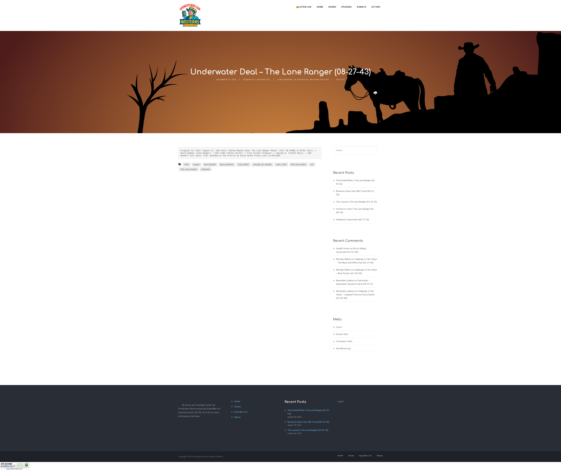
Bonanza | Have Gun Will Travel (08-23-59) (355, 193)
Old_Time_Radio (298, 164)
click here (195, 416)
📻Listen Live (303, 6)
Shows (332, 6)
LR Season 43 (301, 79)
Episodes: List (241, 412)
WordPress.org (343, 348)
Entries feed (342, 334)
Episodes (346, 6)
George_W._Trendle (262, 164)
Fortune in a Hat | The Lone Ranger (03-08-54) (355, 210)
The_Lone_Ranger (189, 169)
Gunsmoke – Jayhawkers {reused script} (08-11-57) (354, 282)
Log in (339, 327)
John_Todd (281, 164)
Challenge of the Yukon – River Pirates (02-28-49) (356, 271)
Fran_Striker (243, 164)
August (196, 164)
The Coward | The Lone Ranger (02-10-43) (356, 202)
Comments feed (344, 341)
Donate (361, 6)
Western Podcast (319, 79)
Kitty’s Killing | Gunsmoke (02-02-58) (351, 250)
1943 (187, 164)
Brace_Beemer (226, 164)
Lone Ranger (285, 79)
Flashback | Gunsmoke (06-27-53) (352, 219)
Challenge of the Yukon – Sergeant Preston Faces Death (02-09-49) (355, 294)
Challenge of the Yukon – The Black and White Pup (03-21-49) (356, 261)
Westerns (206, 169)
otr (312, 164)
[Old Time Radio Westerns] (190, 15)
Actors (375, 6)
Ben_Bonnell (209, 164)
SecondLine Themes (214, 456)
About (237, 417)
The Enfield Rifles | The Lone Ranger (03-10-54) (355, 182)
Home (320, 6)
